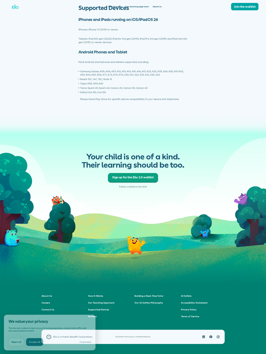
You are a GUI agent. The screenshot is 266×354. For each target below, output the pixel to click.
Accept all (34, 341)
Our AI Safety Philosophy (148, 303)
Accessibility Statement (194, 303)
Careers (45, 303)
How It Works (95, 296)
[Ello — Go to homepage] (33, 6)
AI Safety (186, 296)
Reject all (16, 341)
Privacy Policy (188, 309)
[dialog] (50, 332)
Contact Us (47, 309)
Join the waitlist (248, 6)
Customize (85, 341)
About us (157, 7)
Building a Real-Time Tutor (149, 296)
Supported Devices (98, 309)
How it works (114, 7)
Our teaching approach (137, 7)
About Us (46, 296)
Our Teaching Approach (101, 303)
